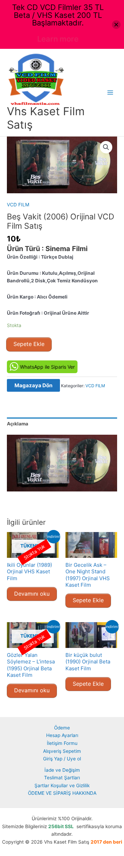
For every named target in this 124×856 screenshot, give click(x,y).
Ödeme (62, 727)
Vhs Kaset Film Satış (46, 118)
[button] (106, 147)
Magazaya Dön (33, 385)
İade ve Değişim (62, 770)
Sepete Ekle (28, 343)
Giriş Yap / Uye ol (62, 758)
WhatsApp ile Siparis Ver (47, 367)
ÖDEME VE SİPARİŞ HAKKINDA (62, 793)
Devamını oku (32, 593)
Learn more (58, 38)
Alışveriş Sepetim (62, 751)
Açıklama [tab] (17, 423)
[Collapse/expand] (116, 24)
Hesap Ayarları (62, 735)
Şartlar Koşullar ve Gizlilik (62, 785)
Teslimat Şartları (62, 777)
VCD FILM (18, 204)
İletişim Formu (62, 743)
